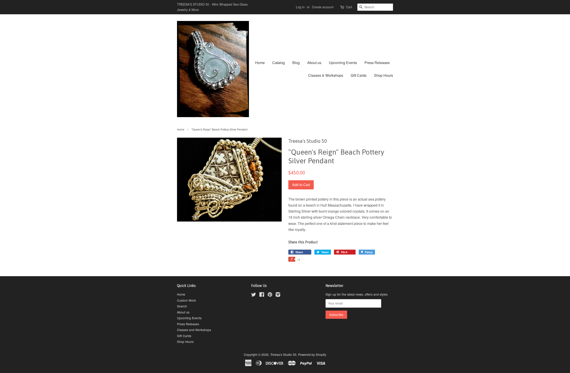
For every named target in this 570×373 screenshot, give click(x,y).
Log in (300, 7)
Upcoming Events (343, 62)
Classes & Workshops (325, 75)
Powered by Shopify (312, 354)
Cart (349, 7)
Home (260, 62)
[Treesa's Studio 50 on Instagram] (277, 295)
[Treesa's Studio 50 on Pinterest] (269, 295)
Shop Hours (383, 75)
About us (314, 62)
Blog (296, 62)
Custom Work (186, 300)
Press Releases (377, 62)
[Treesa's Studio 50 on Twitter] (253, 295)
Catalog (278, 62)
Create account (323, 7)
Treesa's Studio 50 (283, 354)
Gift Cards (358, 75)
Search (182, 306)
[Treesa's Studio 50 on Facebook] (261, 295)
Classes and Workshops (194, 329)
